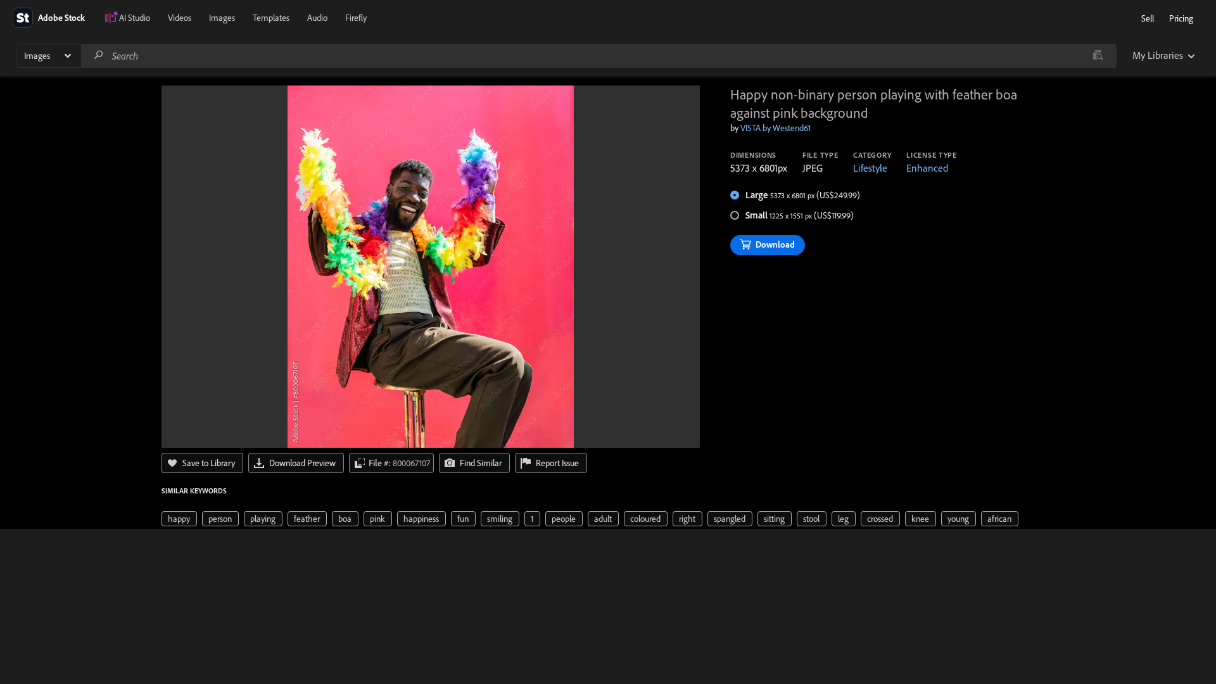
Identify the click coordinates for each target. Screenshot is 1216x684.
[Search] (99, 55)
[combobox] (598, 55)
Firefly (356, 17)
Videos (179, 17)
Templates (271, 17)
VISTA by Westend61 (775, 128)
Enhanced (927, 168)
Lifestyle (870, 168)
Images (222, 17)
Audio (317, 17)
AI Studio (134, 17)
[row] (179, 518)
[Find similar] (1098, 55)
